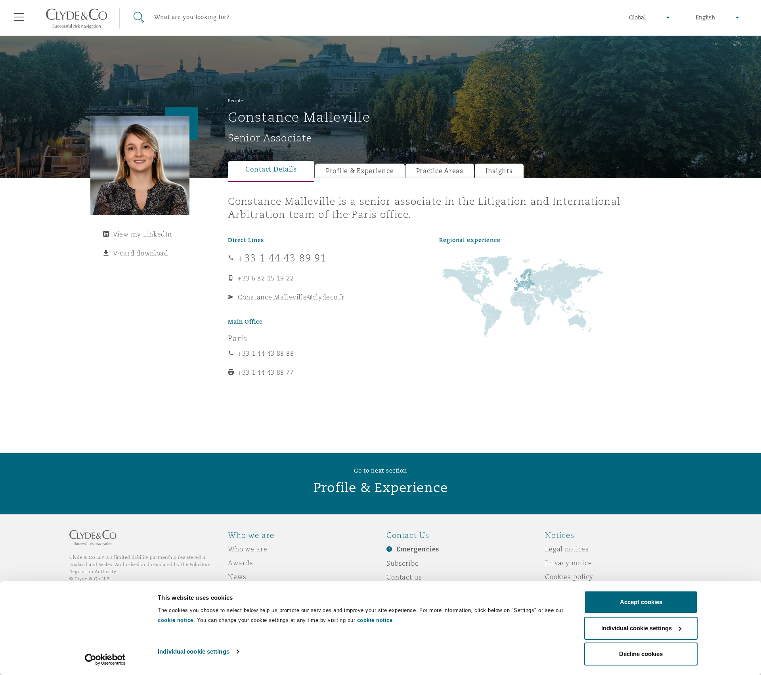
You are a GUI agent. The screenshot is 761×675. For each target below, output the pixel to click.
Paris (237, 338)
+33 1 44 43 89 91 (282, 258)
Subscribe (402, 563)
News (237, 577)
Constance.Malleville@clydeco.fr (291, 297)
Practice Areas (439, 171)
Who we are (248, 549)
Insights (499, 171)
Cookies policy (569, 577)
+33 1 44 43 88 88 (266, 353)
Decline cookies (641, 653)
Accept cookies (641, 602)
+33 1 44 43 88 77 (266, 372)
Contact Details (271, 169)
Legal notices (567, 549)
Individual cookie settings (193, 651)
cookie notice (175, 620)
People (235, 100)
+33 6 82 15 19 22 (266, 278)
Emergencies (417, 549)
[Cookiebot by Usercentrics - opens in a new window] (105, 659)
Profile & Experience (360, 171)
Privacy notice (568, 563)
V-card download (140, 253)
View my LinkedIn (142, 234)
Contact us (404, 577)
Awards (240, 563)
